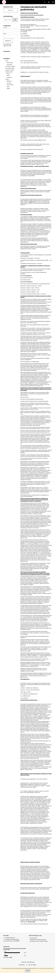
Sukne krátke (10, 62)
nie (5, 954)
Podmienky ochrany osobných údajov (39, 941)
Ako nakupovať (33, 938)
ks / (10, 10)
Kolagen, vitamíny (9, 70)
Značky (7, 79)
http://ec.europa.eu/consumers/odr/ (33, 741)
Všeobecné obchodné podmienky (38, 939)
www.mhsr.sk (25, 767)
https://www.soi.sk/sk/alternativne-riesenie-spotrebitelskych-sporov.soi (35, 722)
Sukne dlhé (9, 64)
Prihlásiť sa (8, 40)
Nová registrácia (7, 44)
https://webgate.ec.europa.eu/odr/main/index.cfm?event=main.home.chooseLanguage (33, 744)
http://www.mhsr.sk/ (41, 726)
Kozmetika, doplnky (10, 68)
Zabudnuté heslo (7, 45)
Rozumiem (28, 970)
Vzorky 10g (9, 77)
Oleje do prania (9, 72)
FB (26, 964)
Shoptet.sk (23, 962)
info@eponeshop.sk (10, 937)
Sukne (6, 60)
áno (5, 951)
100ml (8, 75)
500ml (8, 73)
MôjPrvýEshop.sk (31, 962)
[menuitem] (10, 81)
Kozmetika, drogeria (10, 66)
